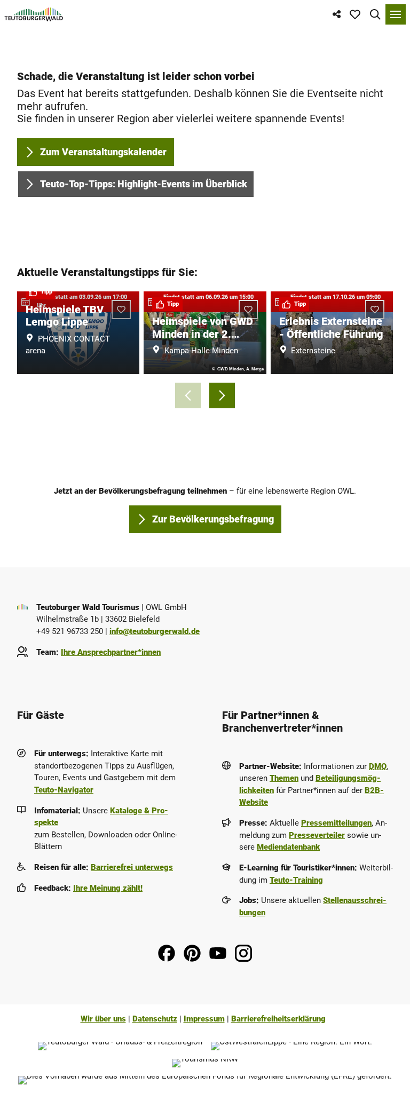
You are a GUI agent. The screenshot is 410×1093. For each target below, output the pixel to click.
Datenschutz (154, 1019)
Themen (284, 778)
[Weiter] (222, 395)
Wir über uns (103, 1019)
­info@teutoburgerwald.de (154, 631)
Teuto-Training (296, 880)
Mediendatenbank (288, 847)
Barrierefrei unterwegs (132, 867)
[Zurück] (188, 395)
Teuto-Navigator (63, 790)
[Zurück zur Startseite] (34, 14)
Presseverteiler (317, 835)
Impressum (204, 1019)
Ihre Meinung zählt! (108, 888)
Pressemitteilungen (336, 823)
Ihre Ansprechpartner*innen (111, 652)
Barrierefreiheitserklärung (278, 1019)
